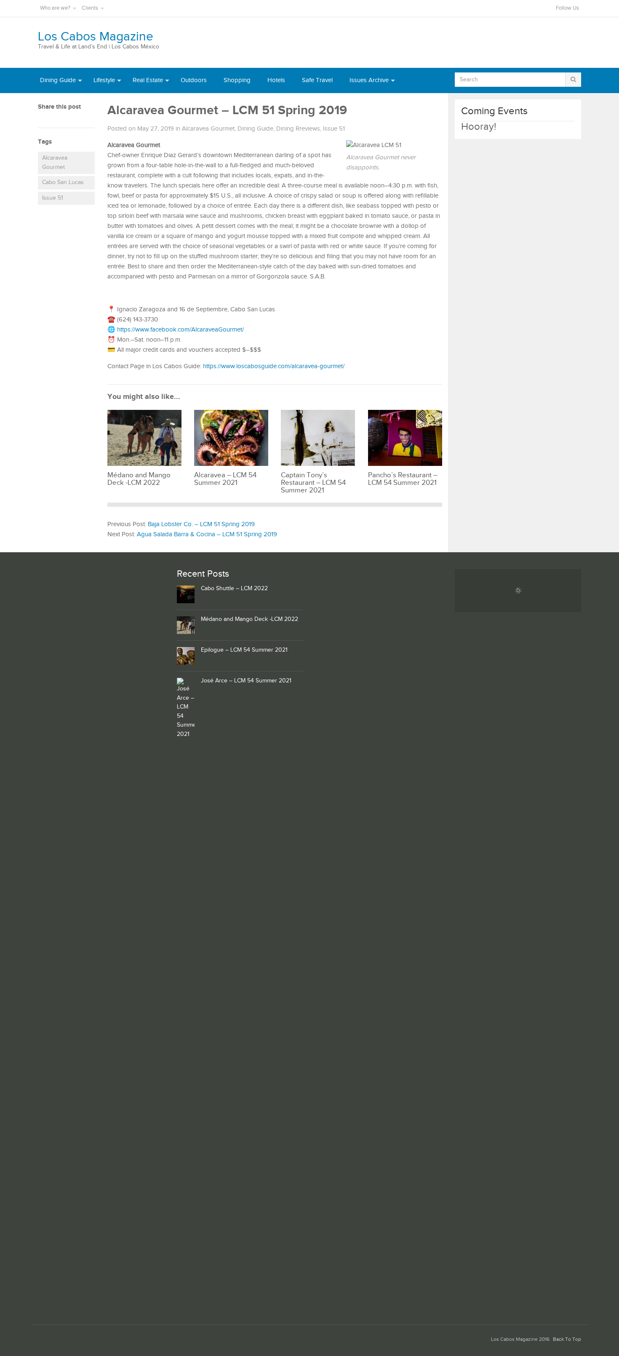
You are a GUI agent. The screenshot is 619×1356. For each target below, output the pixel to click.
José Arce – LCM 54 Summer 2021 (246, 680)
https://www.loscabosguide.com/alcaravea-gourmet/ (273, 366)
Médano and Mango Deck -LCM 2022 (249, 619)
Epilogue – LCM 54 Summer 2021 (244, 650)
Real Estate (148, 80)
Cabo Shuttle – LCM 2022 (234, 588)
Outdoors (194, 80)
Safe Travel (317, 80)
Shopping (237, 80)
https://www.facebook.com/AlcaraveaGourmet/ (180, 329)
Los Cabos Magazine (95, 36)
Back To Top (567, 1339)
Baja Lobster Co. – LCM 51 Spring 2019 (201, 524)
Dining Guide (58, 80)
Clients (90, 8)
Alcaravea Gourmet (54, 163)
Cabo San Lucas (63, 182)
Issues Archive (369, 80)
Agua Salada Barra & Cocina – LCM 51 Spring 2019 (207, 534)
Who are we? (55, 8)
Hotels (276, 80)
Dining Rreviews (298, 128)
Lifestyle (104, 80)
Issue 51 (52, 198)
